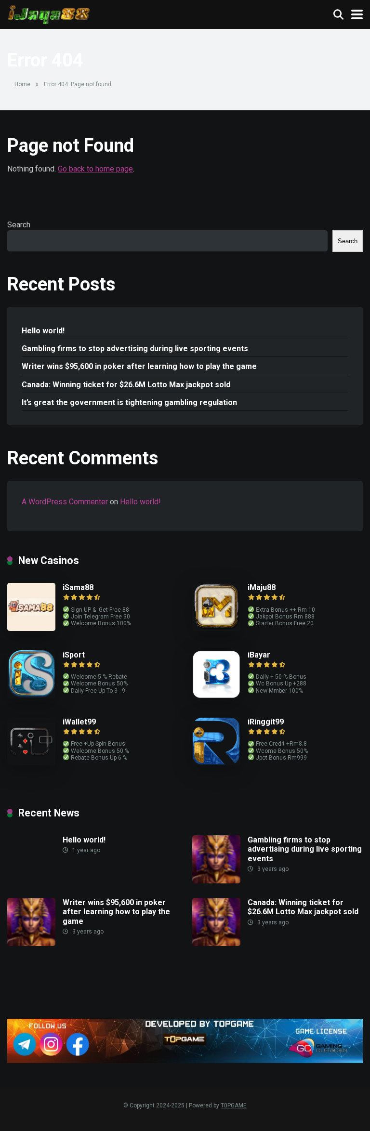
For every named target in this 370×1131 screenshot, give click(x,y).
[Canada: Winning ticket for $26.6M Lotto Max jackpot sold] (216, 943)
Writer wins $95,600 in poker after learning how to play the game (139, 366)
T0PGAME (234, 1105)
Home (22, 84)
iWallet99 (79, 721)
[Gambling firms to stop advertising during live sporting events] (216, 880)
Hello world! (43, 330)
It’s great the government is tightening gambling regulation (129, 402)
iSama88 (78, 587)
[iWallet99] (31, 762)
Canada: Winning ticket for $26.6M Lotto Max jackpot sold (126, 384)
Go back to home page (95, 168)
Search (18, 224)
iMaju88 (262, 587)
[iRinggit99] (216, 762)
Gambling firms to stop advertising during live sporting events (135, 348)
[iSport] (31, 695)
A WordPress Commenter (65, 501)
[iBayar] (216, 695)
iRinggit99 (266, 721)
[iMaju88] (216, 628)
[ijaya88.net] (49, 13)
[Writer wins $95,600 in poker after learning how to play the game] (31, 943)
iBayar (259, 654)
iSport (74, 654)
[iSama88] (31, 628)
